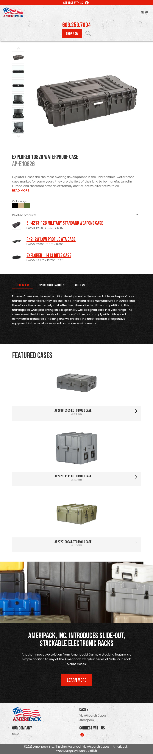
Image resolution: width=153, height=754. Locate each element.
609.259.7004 (76, 25)
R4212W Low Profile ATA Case (51, 239)
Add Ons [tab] (79, 285)
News (16, 734)
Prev (37, 100)
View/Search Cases (93, 715)
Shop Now (72, 33)
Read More (20, 190)
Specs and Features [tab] (51, 285)
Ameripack (86, 720)
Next (136, 100)
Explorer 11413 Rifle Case (48, 256)
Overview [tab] (23, 285)
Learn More (76, 680)
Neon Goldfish (87, 751)
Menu (144, 12)
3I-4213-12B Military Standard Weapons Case (64, 223)
